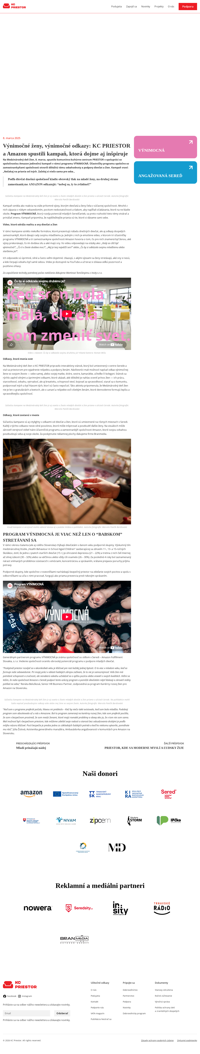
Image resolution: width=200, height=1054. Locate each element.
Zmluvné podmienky (187, 1040)
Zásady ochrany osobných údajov (157, 1040)
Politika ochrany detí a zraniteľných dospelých (167, 1009)
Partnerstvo (128, 995)
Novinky (145, 6)
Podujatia (116, 6)
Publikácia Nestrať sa (101, 1019)
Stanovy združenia (164, 990)
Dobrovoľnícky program (134, 1013)
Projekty (159, 6)
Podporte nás (97, 1007)
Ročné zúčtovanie (163, 995)
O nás (171, 6)
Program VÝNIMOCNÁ (23, 213)
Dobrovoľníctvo (130, 990)
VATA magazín (97, 1013)
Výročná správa (162, 1001)
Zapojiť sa (131, 6)
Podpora (188, 6)
